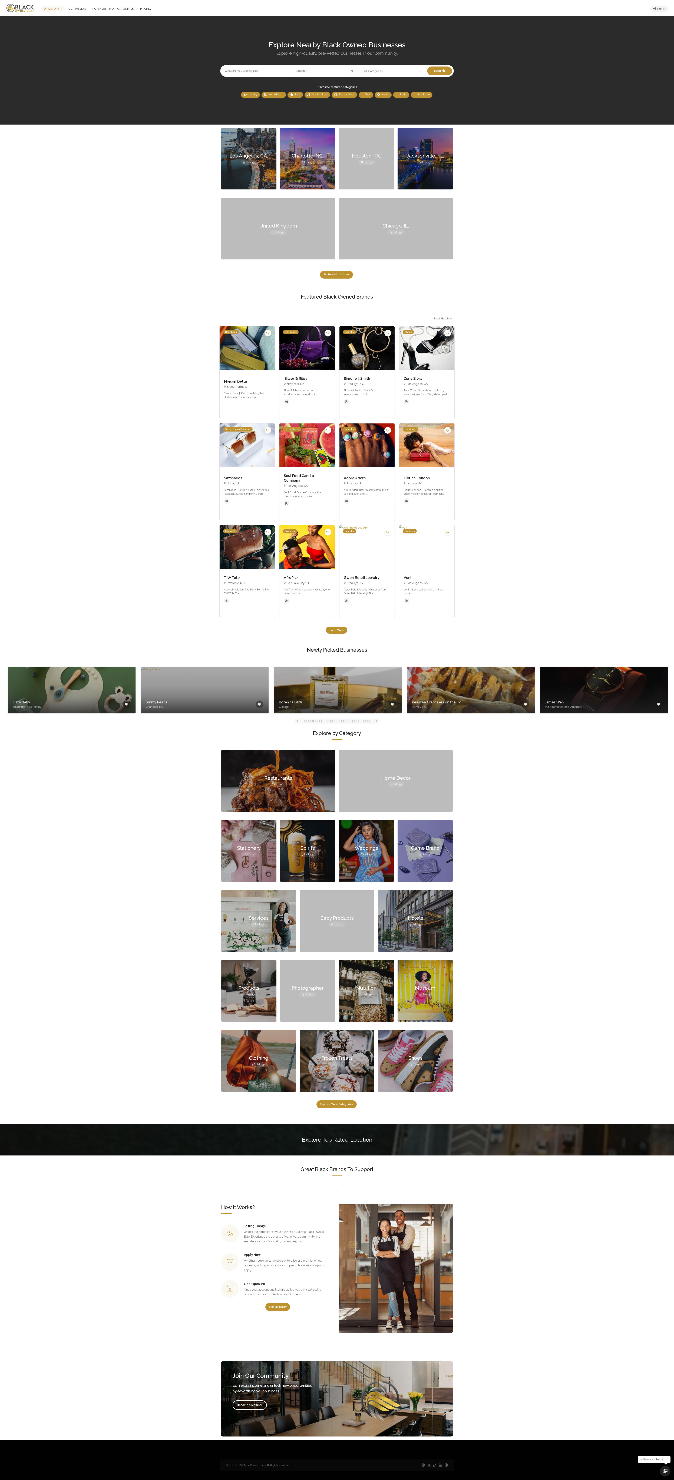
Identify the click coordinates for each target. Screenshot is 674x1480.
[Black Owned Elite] (20, 7)
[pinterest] (446, 1465)
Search (439, 71)
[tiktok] (434, 1465)
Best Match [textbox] (441, 318)
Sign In (660, 8)
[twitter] (429, 1465)
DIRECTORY (51, 8)
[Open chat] (665, 1471)
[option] (70, 689)
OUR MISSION (77, 8)
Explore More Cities (336, 274)
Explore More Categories (336, 1106)
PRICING (145, 8)
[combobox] (443, 318)
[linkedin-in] (440, 1465)
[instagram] (423, 1465)
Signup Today (278, 1309)
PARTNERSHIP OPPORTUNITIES (113, 8)
